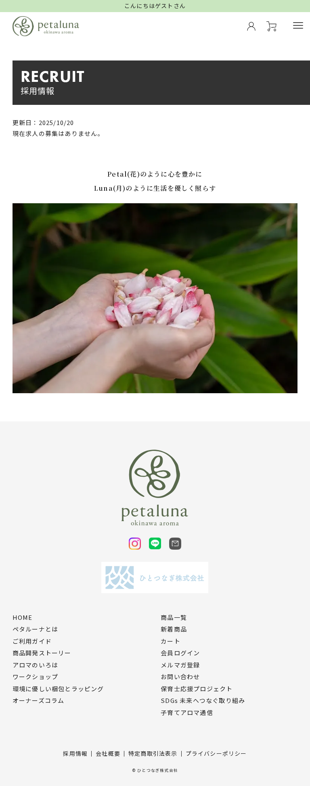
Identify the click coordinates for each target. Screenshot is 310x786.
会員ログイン (180, 653)
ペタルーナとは (35, 629)
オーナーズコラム (39, 700)
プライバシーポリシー (216, 753)
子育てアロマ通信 (187, 713)
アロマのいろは (35, 665)
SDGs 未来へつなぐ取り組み (203, 700)
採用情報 (75, 753)
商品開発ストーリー (42, 653)
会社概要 (108, 753)
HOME (23, 617)
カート (170, 641)
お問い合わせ (180, 677)
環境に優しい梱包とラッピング (58, 689)
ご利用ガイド (32, 641)
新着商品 (174, 629)
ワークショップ (35, 677)
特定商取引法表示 (153, 753)
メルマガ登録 (180, 665)
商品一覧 (174, 617)
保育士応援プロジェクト (196, 689)
